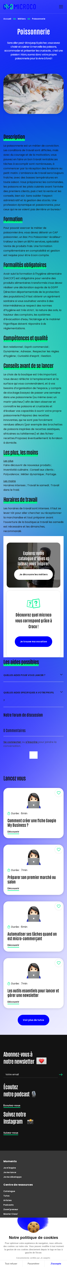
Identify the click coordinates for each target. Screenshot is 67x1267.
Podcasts (8, 1204)
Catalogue (9, 1191)
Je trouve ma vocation (33, 641)
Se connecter (12, 742)
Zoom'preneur (10, 1209)
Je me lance (9, 1172)
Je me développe (12, 1177)
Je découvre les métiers (33, 574)
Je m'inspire (9, 1167)
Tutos (6, 1195)
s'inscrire (32, 742)
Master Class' (10, 1214)
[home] (19, 7)
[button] (60, 7)
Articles (7, 1200)
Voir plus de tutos (33, 1020)
